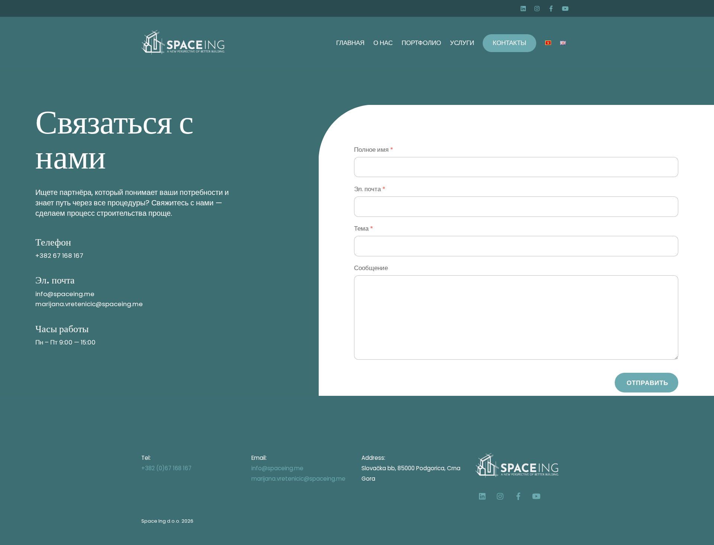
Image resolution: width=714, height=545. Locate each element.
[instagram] (538, 7)
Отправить (648, 382)
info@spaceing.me (277, 468)
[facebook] (552, 7)
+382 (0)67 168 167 (166, 468)
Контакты (509, 42)
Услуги (462, 42)
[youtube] (565, 7)
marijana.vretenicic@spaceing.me (298, 479)
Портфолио (421, 42)
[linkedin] (524, 7)
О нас (383, 42)
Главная (350, 42)
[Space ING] (183, 51)
